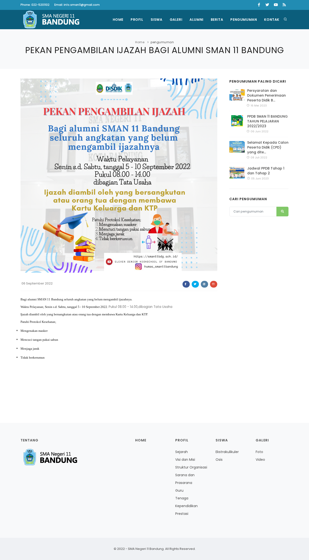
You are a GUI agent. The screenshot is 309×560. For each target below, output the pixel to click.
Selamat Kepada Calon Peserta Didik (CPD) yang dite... (267, 147)
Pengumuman (243, 19)
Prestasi (181, 513)
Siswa (156, 19)
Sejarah (181, 451)
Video (260, 459)
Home (118, 19)
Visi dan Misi (185, 459)
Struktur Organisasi (191, 467)
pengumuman (162, 42)
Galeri (176, 19)
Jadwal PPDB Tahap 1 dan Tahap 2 (265, 171)
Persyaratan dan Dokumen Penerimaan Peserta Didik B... (266, 95)
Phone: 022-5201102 (35, 5)
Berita (217, 19)
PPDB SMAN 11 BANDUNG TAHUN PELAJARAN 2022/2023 (267, 121)
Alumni (197, 19)
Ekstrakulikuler (227, 451)
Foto (259, 451)
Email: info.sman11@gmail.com (77, 5)
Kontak (271, 19)
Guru (179, 490)
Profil (137, 19)
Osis (219, 459)
